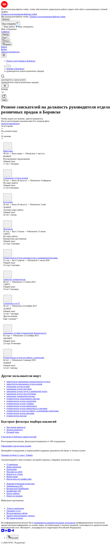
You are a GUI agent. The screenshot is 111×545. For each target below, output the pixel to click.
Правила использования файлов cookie (48, 16)
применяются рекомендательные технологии (55, 523)
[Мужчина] (7, 224)
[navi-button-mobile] (3, 55)
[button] (4, 47)
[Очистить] (5, 86)
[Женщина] (7, 146)
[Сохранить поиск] (3, 96)
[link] (5, 40)
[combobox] (13, 79)
